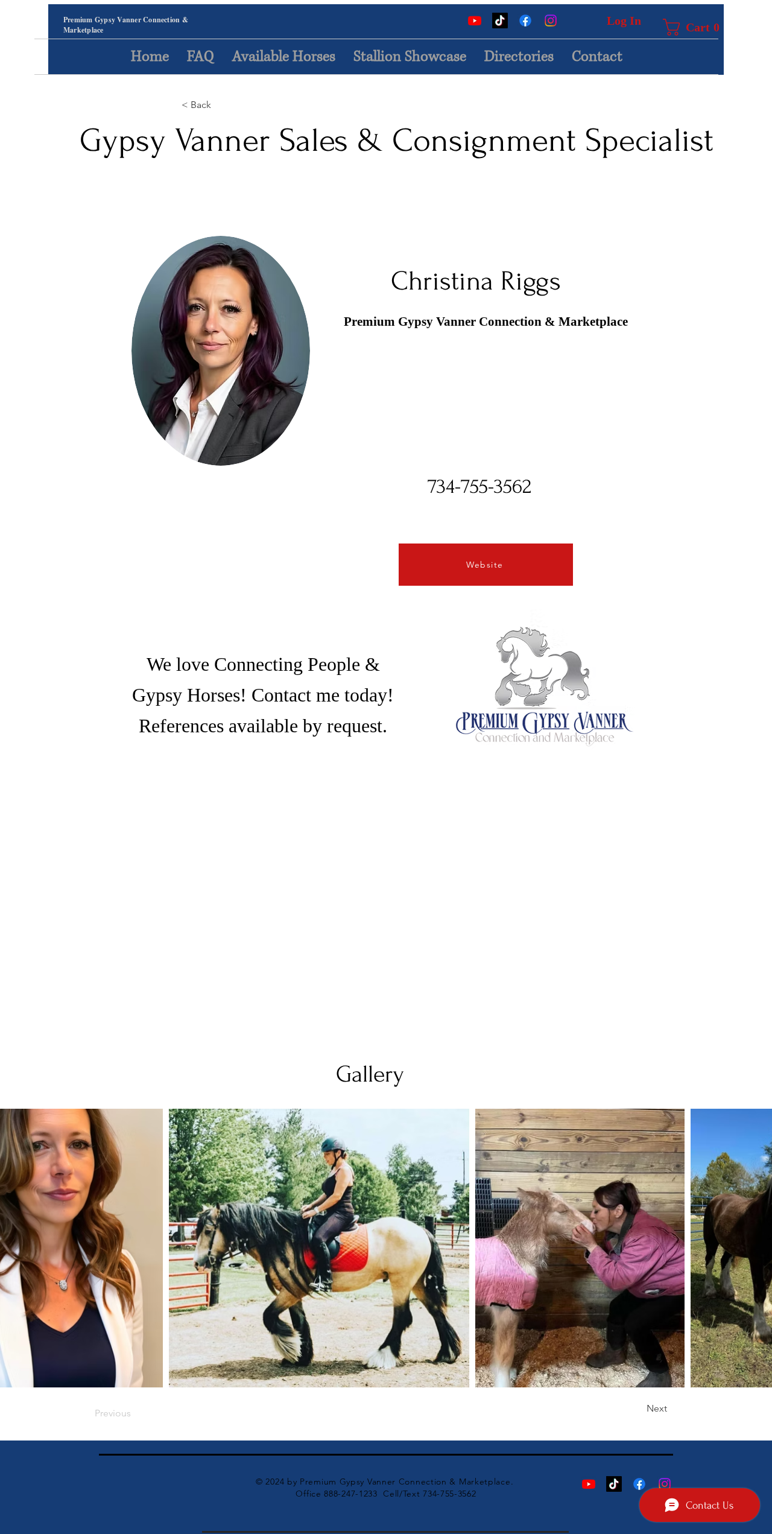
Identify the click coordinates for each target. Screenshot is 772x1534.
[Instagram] (550, 20)
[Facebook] (525, 20)
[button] (681, 27)
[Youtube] (474, 20)
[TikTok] (500, 20)
